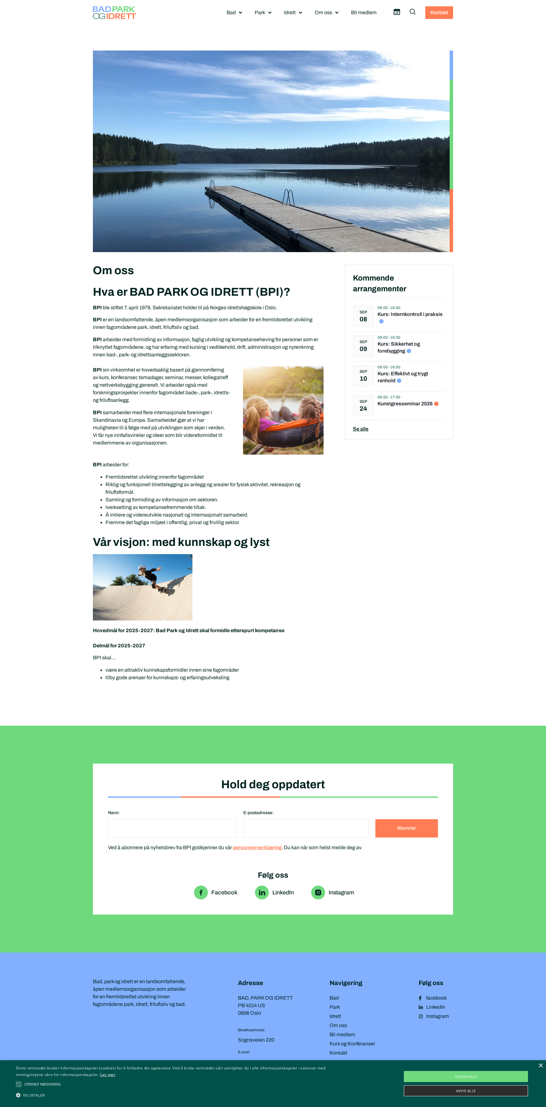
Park (260, 12)
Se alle (360, 429)
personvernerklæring (257, 847)
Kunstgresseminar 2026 (405, 403)
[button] (42, 1084)
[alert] (273, 1083)
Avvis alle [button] (466, 1090)
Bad (231, 12)
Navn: (114, 812)
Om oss (323, 12)
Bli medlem (364, 12)
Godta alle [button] (466, 1076)
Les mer (107, 1074)
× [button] (540, 1065)
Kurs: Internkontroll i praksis (410, 314)
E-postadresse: (258, 812)
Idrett (290, 12)
